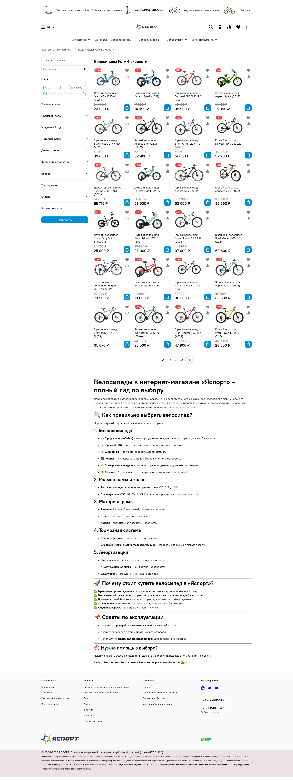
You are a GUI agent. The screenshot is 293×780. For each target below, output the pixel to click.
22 (181, 360)
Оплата (147, 686)
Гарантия (88, 709)
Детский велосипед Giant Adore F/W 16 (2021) (146, 238)
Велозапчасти (175, 39)
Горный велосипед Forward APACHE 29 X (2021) (188, 96)
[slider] (45, 93)
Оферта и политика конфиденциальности (106, 686)
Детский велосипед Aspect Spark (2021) (146, 94)
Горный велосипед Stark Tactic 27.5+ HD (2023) (107, 143)
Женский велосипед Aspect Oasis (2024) (228, 283)
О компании (48, 686)
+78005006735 (213, 708)
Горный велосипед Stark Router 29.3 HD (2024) (188, 333)
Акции (87, 704)
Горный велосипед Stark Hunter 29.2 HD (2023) (188, 238)
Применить (65, 220)
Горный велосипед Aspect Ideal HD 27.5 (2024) (187, 285)
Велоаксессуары (121, 39)
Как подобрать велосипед (55, 698)
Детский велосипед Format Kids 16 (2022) (148, 189)
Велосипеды (79, 39)
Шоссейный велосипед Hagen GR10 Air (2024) (105, 285)
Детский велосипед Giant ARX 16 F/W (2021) (106, 96)
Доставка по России (154, 698)
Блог (86, 698)
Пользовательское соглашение (101, 692)
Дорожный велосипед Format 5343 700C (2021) (107, 191)
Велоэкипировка (149, 39)
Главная (46, 49)
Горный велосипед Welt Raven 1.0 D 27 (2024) (227, 333)
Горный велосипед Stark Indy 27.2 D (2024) (105, 333)
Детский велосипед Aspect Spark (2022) (227, 94)
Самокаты (100, 39)
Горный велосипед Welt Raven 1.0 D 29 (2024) (146, 333)
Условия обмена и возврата (158, 704)
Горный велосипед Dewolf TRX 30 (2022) (228, 141)
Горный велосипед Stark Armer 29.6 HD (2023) (187, 143)
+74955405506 (213, 700)
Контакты (46, 692)
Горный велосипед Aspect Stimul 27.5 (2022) (146, 143)
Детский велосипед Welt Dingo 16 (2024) (147, 283)
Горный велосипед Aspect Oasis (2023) (227, 189)
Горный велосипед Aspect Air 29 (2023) (187, 189)
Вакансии (89, 715)
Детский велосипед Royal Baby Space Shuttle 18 (106, 238)
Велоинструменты (202, 39)
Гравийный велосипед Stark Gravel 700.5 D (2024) (228, 238)
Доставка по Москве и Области (160, 692)
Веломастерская (50, 704)
